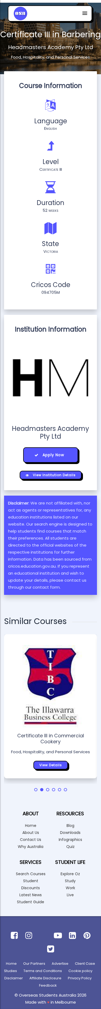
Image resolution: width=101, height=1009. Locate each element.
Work (70, 888)
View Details (50, 765)
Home (30, 825)
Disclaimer (13, 978)
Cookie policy (80, 970)
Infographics (70, 839)
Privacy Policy (80, 978)
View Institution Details (54, 475)
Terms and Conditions (42, 970)
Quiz (70, 846)
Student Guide (30, 902)
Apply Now (52, 455)
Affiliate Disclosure (45, 978)
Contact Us (30, 839)
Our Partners (34, 963)
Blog (70, 825)
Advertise (60, 963)
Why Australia (30, 846)
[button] (36, 789)
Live (70, 895)
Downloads (70, 832)
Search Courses (31, 874)
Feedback (48, 985)
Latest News (30, 895)
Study (70, 881)
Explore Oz (70, 874)
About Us (30, 832)
